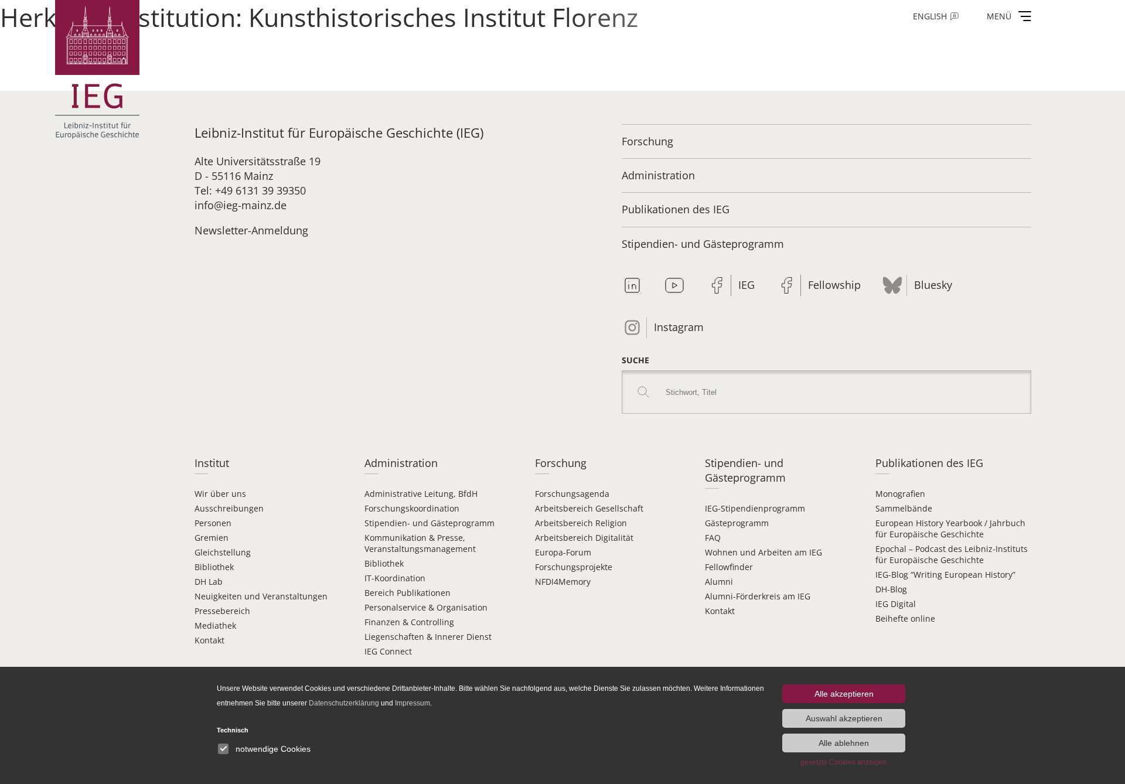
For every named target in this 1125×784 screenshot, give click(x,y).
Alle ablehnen (844, 743)
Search (643, 392)
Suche (635, 360)
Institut (212, 463)
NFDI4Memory (563, 581)
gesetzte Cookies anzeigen (843, 762)
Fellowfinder (729, 566)
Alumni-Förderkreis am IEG (757, 596)
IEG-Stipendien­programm (755, 508)
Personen (213, 523)
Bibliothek (214, 566)
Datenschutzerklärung (344, 703)
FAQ (713, 537)
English (930, 16)
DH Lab (209, 581)
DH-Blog (891, 589)
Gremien (212, 537)
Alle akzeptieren (844, 693)
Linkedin (632, 285)
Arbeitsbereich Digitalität (584, 537)
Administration (658, 175)
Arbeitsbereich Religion (581, 523)
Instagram (679, 327)
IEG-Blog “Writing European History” (945, 574)
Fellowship (834, 285)
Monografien (900, 493)
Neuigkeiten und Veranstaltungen (261, 596)
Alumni (719, 581)
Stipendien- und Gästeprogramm (703, 244)
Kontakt (209, 640)
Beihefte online (905, 618)
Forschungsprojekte (573, 566)
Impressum (412, 703)
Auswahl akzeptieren (844, 718)
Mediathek (215, 625)
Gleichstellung (223, 552)
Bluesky (933, 285)
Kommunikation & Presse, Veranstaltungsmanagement (420, 543)
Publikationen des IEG (675, 209)
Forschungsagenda (572, 493)
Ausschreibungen (229, 508)
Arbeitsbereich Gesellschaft (589, 508)
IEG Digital (895, 603)
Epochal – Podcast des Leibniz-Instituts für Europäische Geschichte (951, 554)
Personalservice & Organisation (426, 607)
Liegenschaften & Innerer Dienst (428, 636)
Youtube (674, 285)
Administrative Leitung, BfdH (421, 493)
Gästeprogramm (737, 523)
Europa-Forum (563, 552)
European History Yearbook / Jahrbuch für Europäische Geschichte (950, 528)
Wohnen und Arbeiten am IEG (763, 552)
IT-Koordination (394, 578)
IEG (746, 285)
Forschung (647, 141)
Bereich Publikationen (407, 592)
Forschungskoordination (411, 508)
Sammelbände (903, 508)
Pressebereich (222, 610)
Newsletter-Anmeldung (251, 230)
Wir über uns (220, 493)
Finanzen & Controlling (409, 622)
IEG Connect (388, 651)
